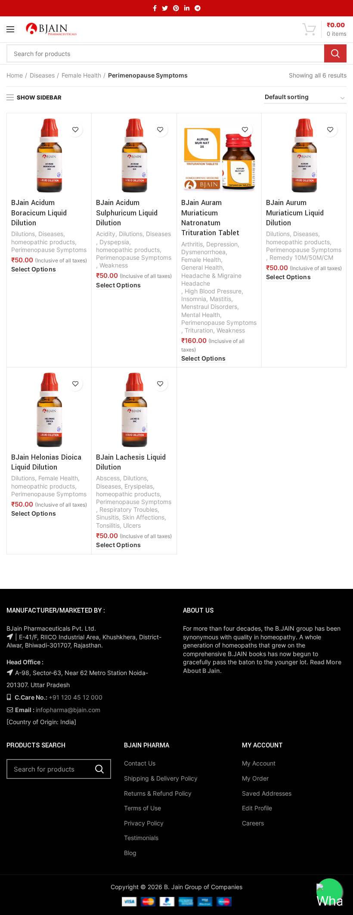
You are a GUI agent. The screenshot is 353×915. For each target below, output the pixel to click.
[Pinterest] (176, 8)
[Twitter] (164, 8)
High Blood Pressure (213, 291)
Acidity (105, 233)
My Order (255, 778)
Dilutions (23, 233)
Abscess (108, 478)
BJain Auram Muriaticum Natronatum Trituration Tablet (210, 218)
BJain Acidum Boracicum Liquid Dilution (39, 213)
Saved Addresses (266, 793)
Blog (130, 852)
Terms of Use (142, 808)
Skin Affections (143, 517)
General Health (202, 267)
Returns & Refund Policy (158, 793)
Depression (222, 244)
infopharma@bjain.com (68, 709)
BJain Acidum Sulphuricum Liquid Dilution (127, 213)
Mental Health (200, 314)
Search (335, 53)
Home (14, 75)
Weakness (113, 265)
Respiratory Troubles (128, 509)
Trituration (199, 330)
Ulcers (132, 525)
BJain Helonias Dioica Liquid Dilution (46, 462)
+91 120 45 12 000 (75, 697)
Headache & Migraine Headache (211, 279)
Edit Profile (257, 808)
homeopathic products (43, 242)
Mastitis (220, 298)
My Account (259, 763)
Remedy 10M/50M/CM (301, 257)
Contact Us (139, 763)
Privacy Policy (144, 823)
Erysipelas (138, 486)
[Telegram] (197, 8)
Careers (253, 823)
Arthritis (192, 244)
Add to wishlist (75, 129)
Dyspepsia (114, 242)
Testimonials (141, 837)
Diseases (42, 75)
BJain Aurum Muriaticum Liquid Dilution (295, 213)
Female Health (81, 75)
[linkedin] (187, 8)
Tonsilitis (108, 525)
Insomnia (193, 298)
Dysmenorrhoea (203, 251)
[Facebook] (154, 8)
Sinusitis (107, 517)
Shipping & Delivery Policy (161, 778)
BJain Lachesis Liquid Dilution (131, 462)
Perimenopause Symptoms (49, 249)
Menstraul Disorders (209, 306)
